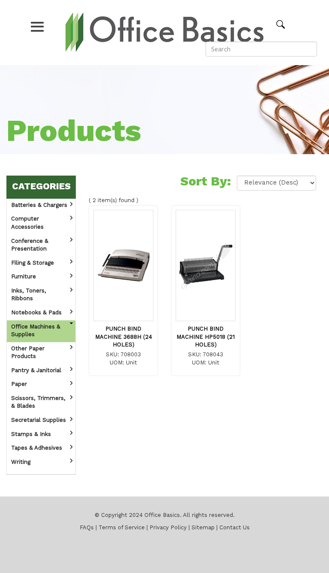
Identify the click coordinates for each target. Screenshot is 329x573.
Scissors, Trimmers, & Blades (38, 402)
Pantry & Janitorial (36, 370)
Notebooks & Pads (36, 313)
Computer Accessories (27, 223)
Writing (20, 462)
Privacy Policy (168, 528)
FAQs (87, 528)
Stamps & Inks (31, 434)
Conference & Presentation (29, 245)
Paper (19, 384)
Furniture (23, 277)
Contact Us (234, 528)
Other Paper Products (28, 353)
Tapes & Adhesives (36, 448)
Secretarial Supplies (38, 420)
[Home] (164, 32)
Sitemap (203, 528)
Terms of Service (122, 528)
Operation (71, 204)
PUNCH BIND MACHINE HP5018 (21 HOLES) (205, 337)
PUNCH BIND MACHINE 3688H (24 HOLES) (123, 337)
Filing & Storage (32, 263)
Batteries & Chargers (39, 205)
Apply (286, 24)
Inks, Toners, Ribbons (28, 295)
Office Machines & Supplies (35, 331)
